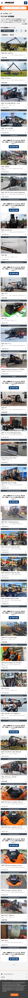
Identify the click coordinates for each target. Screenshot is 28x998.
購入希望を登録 (14, 147)
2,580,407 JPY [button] (5, 259)
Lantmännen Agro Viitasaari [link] (14, 759)
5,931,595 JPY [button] (5, 578)
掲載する (25, 2)
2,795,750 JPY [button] (5, 172)
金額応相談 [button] (4, 57)
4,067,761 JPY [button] (5, 718)
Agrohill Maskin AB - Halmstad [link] (13, 300)
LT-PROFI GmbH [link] (13, 135)
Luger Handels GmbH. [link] (14, 110)
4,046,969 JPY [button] (5, 348)
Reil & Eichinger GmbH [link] (14, 60)
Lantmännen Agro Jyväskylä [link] (14, 325)
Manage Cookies (7, 989)
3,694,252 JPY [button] (5, 374)
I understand (14, 994)
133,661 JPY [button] (4, 668)
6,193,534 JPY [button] (5, 107)
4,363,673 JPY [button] (5, 488)
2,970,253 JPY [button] (5, 693)
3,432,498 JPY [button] (5, 234)
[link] (14, 44)
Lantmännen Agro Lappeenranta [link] (14, 174)
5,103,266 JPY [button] (5, 552)
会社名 (3, 977)
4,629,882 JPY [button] (5, 603)
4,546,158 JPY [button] (5, 197)
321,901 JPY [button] (4, 806)
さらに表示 (24, 24)
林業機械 (5, 13)
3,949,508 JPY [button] (5, 526)
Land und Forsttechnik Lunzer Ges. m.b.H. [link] (14, 262)
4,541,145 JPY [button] (5, 756)
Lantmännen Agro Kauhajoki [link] (14, 670)
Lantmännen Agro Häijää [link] (13, 439)
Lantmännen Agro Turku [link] (14, 947)
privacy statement (19, 989)
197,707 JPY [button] (4, 870)
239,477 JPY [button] (4, 831)
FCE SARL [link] (14, 376)
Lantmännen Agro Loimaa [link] (13, 720)
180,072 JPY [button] (4, 323)
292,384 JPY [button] (4, 462)
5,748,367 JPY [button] (5, 132)
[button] (7, 30)
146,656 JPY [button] (4, 895)
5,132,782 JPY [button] (5, 437)
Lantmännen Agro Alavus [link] (13, 199)
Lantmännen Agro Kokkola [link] (14, 351)
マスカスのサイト (8, 974)
